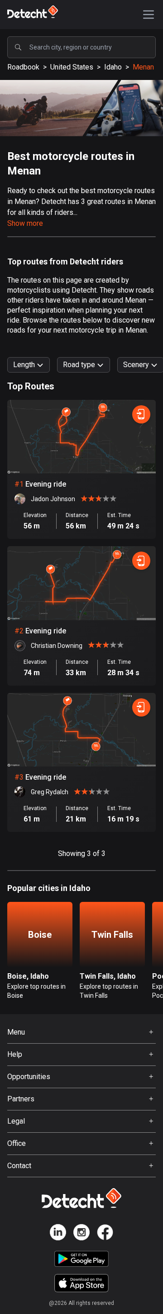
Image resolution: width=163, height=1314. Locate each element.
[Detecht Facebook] (105, 1234)
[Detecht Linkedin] (58, 1234)
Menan (143, 67)
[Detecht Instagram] (81, 1234)
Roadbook (23, 67)
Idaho (113, 67)
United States (71, 67)
